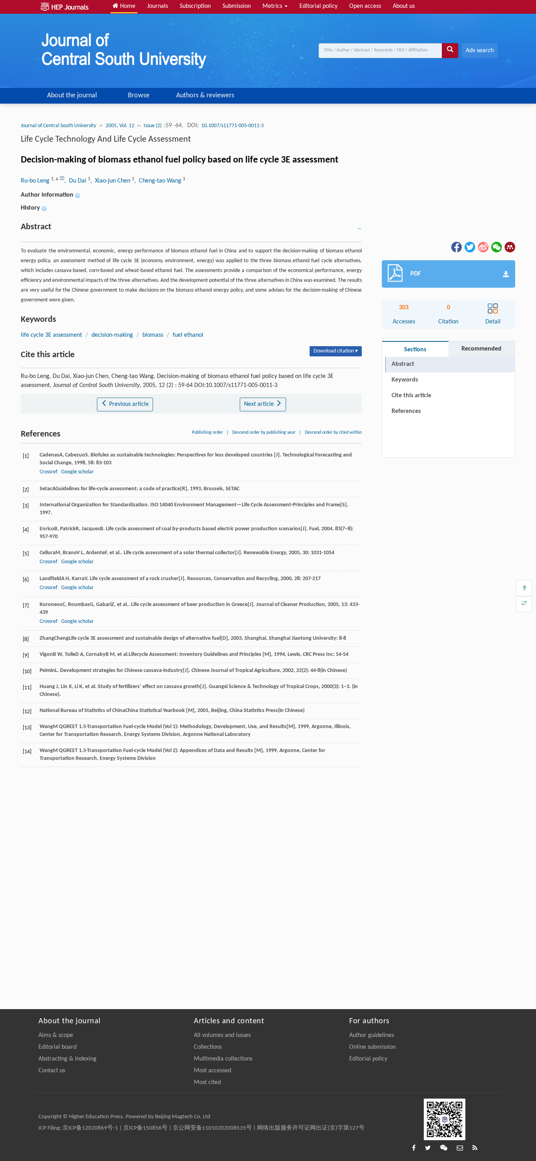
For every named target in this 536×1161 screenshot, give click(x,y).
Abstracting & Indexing (67, 1059)
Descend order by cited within (333, 432)
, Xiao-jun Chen (111, 181)
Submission (236, 6)
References (406, 411)
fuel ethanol (188, 335)
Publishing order (207, 432)
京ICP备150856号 (145, 1128)
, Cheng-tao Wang (158, 181)
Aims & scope (55, 1035)
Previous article (128, 404)
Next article (259, 404)
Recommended (481, 349)
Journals (157, 6)
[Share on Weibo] (483, 247)
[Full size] (524, 604)
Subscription (195, 6)
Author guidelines (371, 1035)
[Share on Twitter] (469, 247)
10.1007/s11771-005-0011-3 (232, 126)
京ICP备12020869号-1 (90, 1128)
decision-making (112, 335)
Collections (208, 1047)
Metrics (273, 6)
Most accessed (212, 1071)
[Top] (524, 588)
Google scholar (77, 472)
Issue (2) (153, 126)
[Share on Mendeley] (509, 247)
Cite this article (411, 395)
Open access (365, 6)
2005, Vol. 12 (120, 126)
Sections (415, 350)
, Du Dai (76, 181)
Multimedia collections (223, 1059)
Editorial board (57, 1047)
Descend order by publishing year (263, 432)
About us (404, 6)
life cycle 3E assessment (51, 335)
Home (127, 6)
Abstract (403, 364)
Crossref (48, 472)
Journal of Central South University (58, 126)
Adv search (480, 50)
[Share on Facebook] (456, 247)
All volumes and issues (222, 1035)
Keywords (405, 380)
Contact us (51, 1071)
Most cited (207, 1082)
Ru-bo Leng (36, 181)
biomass (152, 335)
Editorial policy (318, 6)
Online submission (372, 1047)
